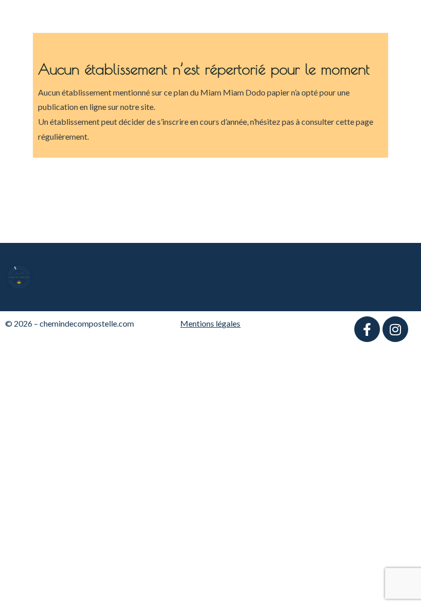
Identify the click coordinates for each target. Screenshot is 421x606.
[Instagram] (395, 329)
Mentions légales (210, 323)
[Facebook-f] (367, 329)
